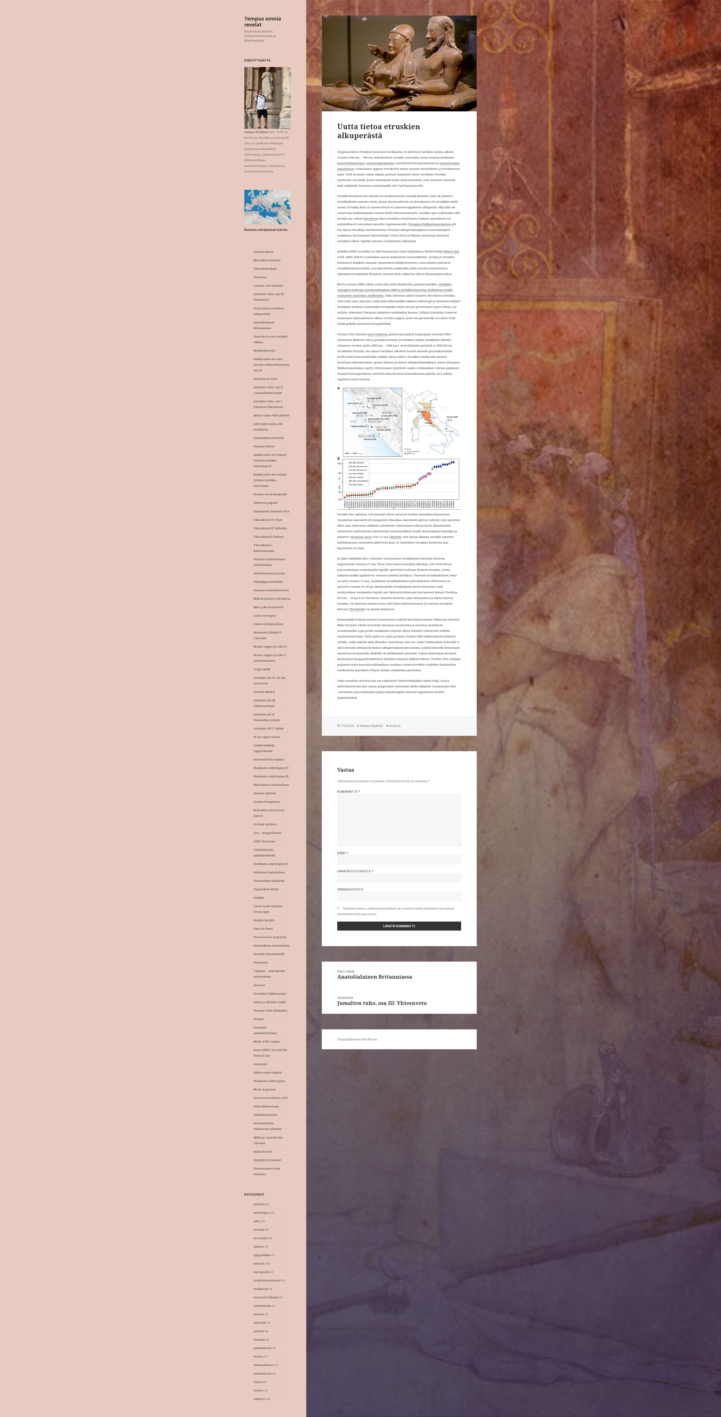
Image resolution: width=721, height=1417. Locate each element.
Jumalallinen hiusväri (269, 438)
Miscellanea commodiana (271, 785)
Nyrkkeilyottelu (264, 350)
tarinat (258, 1390)
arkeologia (261, 1212)
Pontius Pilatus (264, 446)
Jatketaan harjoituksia (269, 872)
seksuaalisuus (263, 1365)
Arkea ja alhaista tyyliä (270, 1002)
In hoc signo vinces (267, 737)
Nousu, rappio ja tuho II (270, 646)
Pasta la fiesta (263, 928)
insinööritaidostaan (351, 163)
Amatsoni (260, 1064)
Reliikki (259, 897)
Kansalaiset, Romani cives (272, 511)
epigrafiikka (262, 1255)
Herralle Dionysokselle (269, 954)
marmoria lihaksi (266, 1297)
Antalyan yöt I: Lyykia (269, 728)
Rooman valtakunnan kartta (265, 230)
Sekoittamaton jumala (269, 573)
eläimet (259, 1246)
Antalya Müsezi (264, 692)
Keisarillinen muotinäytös (272, 945)
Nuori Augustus (264, 1089)
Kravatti (259, 985)
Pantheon (260, 277)
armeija (259, 1229)
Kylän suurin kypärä (268, 1072)
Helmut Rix (451, 251)
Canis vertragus (264, 615)
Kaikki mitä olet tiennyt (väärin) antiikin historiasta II (270, 460)
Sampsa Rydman (371, 726)
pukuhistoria (263, 1348)
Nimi (342, 853)
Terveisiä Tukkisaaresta (270, 993)
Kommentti (348, 792)
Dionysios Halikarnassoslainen (429, 224)
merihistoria (262, 1306)
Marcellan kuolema (267, 260)
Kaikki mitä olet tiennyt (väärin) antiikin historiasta (270, 480)
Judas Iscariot (263, 1151)
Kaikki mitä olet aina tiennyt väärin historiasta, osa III (272, 364)
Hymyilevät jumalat (267, 1160)
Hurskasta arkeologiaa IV (271, 768)
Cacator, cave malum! (268, 285)
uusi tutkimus (377, 334)
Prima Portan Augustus (270, 937)
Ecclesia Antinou (265, 824)
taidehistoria (263, 1373)
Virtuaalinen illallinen (269, 881)
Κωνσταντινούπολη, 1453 (271, 1098)
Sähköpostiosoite (355, 871)
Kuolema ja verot (266, 378)
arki (256, 1221)
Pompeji (259, 1339)
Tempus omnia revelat (262, 21)
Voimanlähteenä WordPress (357, 1039)
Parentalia (261, 962)
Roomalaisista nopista (269, 759)
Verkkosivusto (350, 889)
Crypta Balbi (262, 669)
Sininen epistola (265, 793)
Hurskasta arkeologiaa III (271, 776)
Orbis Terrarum (264, 841)
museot (259, 1314)
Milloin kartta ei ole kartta (272, 598)
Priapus (259, 1019)
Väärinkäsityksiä (265, 268)
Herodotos (371, 218)
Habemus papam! (266, 502)
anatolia (259, 1204)
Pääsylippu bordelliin (268, 582)
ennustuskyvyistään (380, 163)
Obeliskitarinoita (265, 1115)
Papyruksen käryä (266, 889)
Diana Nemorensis (266, 1106)
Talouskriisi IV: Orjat (268, 520)
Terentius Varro (361, 537)
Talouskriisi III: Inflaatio (270, 528)
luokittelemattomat (267, 1280)
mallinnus (261, 1289)
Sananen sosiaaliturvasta (271, 590)
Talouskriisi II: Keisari (269, 536)
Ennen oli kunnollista (269, 624)
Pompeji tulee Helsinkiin (270, 1010)
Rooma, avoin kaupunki (270, 494)
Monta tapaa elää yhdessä (272, 415)
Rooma (258, 1356)
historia (259, 1263)
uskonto (259, 1399)
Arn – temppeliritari (267, 833)
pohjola (259, 1331)
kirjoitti (396, 537)
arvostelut (261, 1238)
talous (258, 1382)
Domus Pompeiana (267, 801)
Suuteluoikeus (263, 252)
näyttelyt (260, 1322)
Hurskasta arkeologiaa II (271, 864)
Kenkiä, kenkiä (264, 920)
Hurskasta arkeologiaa (269, 1081)
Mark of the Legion (267, 1041)
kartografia (261, 1272)
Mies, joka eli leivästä (268, 607)
